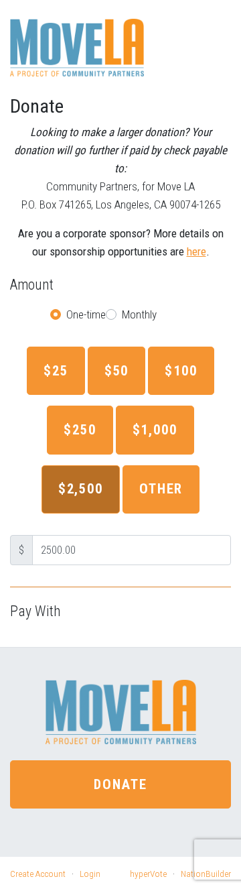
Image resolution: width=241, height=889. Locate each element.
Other (161, 489)
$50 (116, 371)
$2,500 (80, 489)
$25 (56, 371)
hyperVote (148, 873)
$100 (181, 371)
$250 (80, 430)
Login (90, 873)
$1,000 (155, 430)
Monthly (139, 314)
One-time (86, 314)
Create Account (38, 873)
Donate (120, 784)
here (196, 251)
